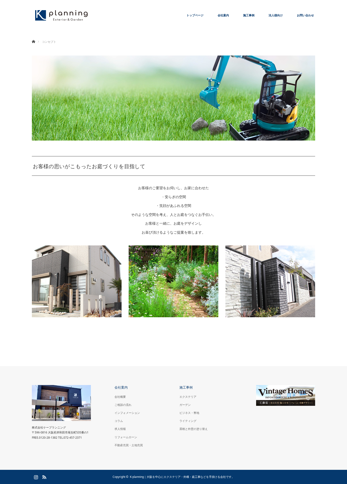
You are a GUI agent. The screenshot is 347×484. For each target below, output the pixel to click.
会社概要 (120, 397)
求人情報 (120, 429)
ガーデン (185, 405)
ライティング (187, 421)
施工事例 (248, 15)
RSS (43, 476)
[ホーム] (33, 36)
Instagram (35, 476)
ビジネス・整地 (189, 413)
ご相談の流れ (122, 405)
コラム (118, 421)
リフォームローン (125, 437)
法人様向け (276, 15)
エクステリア (187, 397)
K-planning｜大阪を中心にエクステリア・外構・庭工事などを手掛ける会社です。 (182, 477)
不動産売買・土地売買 (128, 445)
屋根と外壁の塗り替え (193, 429)
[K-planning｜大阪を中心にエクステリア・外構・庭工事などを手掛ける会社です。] (61, 15)
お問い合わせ (305, 15)
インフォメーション (127, 413)
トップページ (194, 15)
